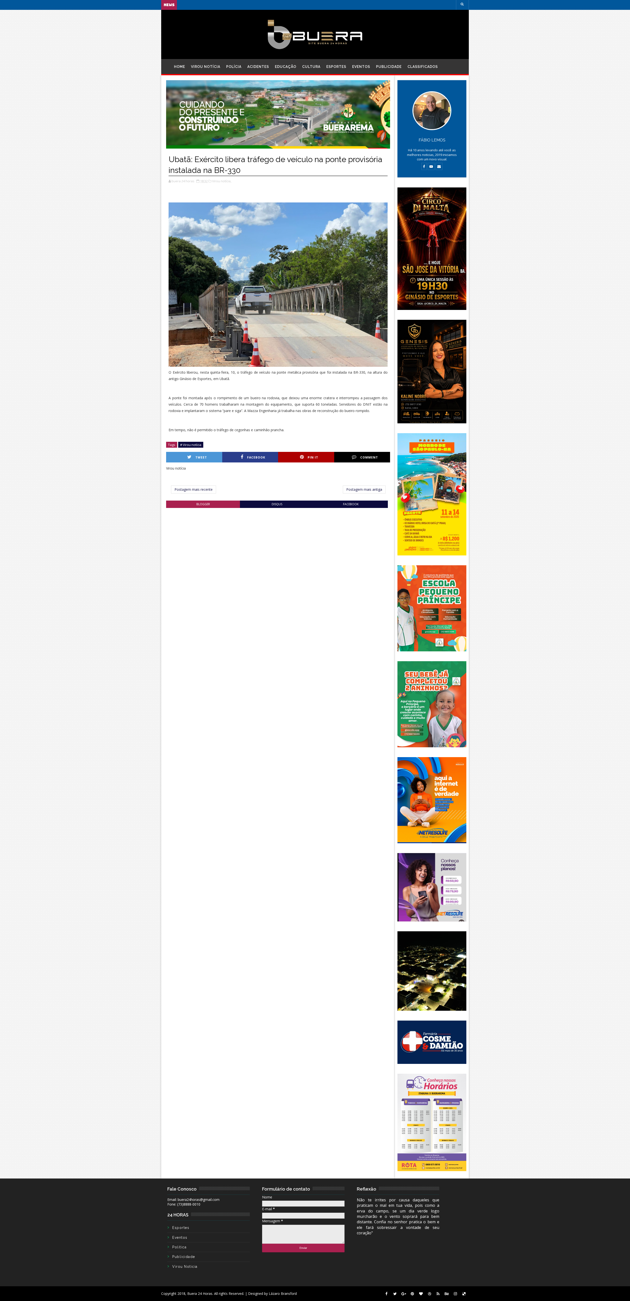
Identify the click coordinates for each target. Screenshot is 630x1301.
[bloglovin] (421, 1293)
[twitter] (395, 1293)
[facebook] (386, 1293)
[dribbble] (429, 1293)
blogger (203, 504)
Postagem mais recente (193, 489)
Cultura (311, 67)
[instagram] (455, 1293)
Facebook (256, 457)
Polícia (233, 67)
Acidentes (258, 67)
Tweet (201, 457)
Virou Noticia (185, 1267)
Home (179, 67)
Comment (369, 457)
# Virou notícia (190, 445)
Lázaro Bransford (283, 1293)
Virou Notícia (205, 67)
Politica (179, 1247)
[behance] (446, 1293)
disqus (277, 504)
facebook (351, 504)
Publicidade (389, 67)
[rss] (438, 1293)
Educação (285, 67)
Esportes (336, 67)
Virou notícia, (221, 181)
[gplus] (403, 1293)
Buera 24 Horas (199, 1293)
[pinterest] (412, 1293)
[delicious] (464, 1293)
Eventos (361, 67)
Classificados (423, 67)
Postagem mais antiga (364, 489)
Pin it (313, 457)
